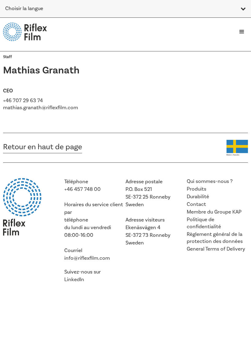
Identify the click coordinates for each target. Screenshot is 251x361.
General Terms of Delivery (216, 249)
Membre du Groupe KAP (214, 212)
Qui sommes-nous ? (210, 181)
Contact (196, 204)
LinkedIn (74, 279)
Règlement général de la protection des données (215, 238)
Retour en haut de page (42, 147)
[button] (242, 32)
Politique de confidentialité (204, 223)
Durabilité (198, 196)
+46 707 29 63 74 (23, 100)
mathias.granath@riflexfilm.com (40, 107)
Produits (196, 189)
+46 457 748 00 (82, 189)
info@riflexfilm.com (87, 258)
